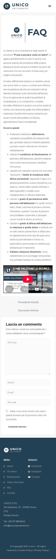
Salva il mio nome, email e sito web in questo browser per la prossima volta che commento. (26, 415)
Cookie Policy (25, 550)
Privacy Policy (41, 550)
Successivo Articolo (28, 310)
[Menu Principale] (49, 6)
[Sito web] (28, 403)
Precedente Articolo (28, 302)
